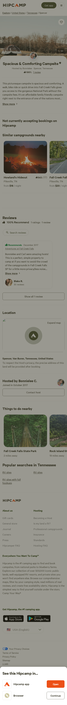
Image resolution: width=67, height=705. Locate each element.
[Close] (33, 352)
